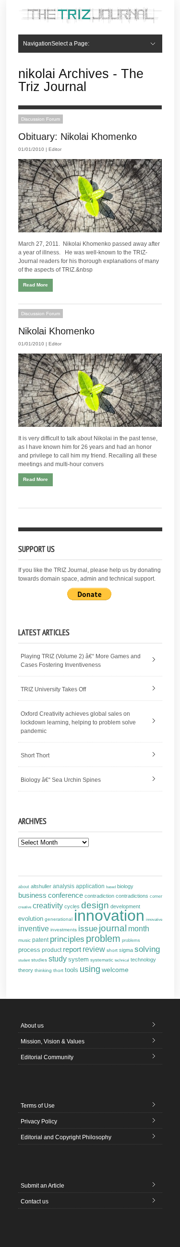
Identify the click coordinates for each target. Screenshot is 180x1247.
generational (58, 919)
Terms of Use (38, 1105)
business (32, 895)
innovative (154, 919)
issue (87, 928)
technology (143, 959)
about (23, 886)
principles (67, 939)
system (78, 959)
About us (32, 1025)
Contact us (34, 1201)
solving (147, 949)
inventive (33, 928)
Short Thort (35, 755)
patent (40, 940)
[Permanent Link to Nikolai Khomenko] (90, 390)
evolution (30, 918)
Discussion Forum (40, 119)
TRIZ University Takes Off (53, 689)
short (112, 950)
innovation (109, 915)
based (111, 886)
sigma (126, 950)
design (95, 905)
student (24, 960)
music (24, 940)
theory (25, 970)
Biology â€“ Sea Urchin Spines (61, 780)
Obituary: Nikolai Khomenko (77, 136)
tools (71, 970)
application (90, 886)
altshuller (41, 886)
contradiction (99, 896)
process (29, 949)
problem (103, 938)
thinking (43, 970)
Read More (35, 284)
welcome (115, 969)
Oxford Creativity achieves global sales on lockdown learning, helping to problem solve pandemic (78, 722)
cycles (72, 906)
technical (122, 960)
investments (63, 929)
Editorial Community (47, 1057)
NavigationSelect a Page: (56, 43)
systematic (101, 959)
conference (65, 895)
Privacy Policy (39, 1121)
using (90, 969)
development (125, 906)
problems (131, 940)
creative (24, 906)
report (72, 949)
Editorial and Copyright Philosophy (66, 1137)
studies (39, 959)
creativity (48, 906)
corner (156, 896)
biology (125, 886)
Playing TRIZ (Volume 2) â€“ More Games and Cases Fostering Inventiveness (81, 660)
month (138, 929)
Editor (54, 149)
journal (113, 928)
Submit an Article (42, 1185)
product (51, 950)
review (94, 949)
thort (58, 970)
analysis (63, 886)
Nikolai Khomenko (56, 331)
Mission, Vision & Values (52, 1041)
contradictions (132, 896)
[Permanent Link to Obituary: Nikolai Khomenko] (90, 195)
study (57, 959)
